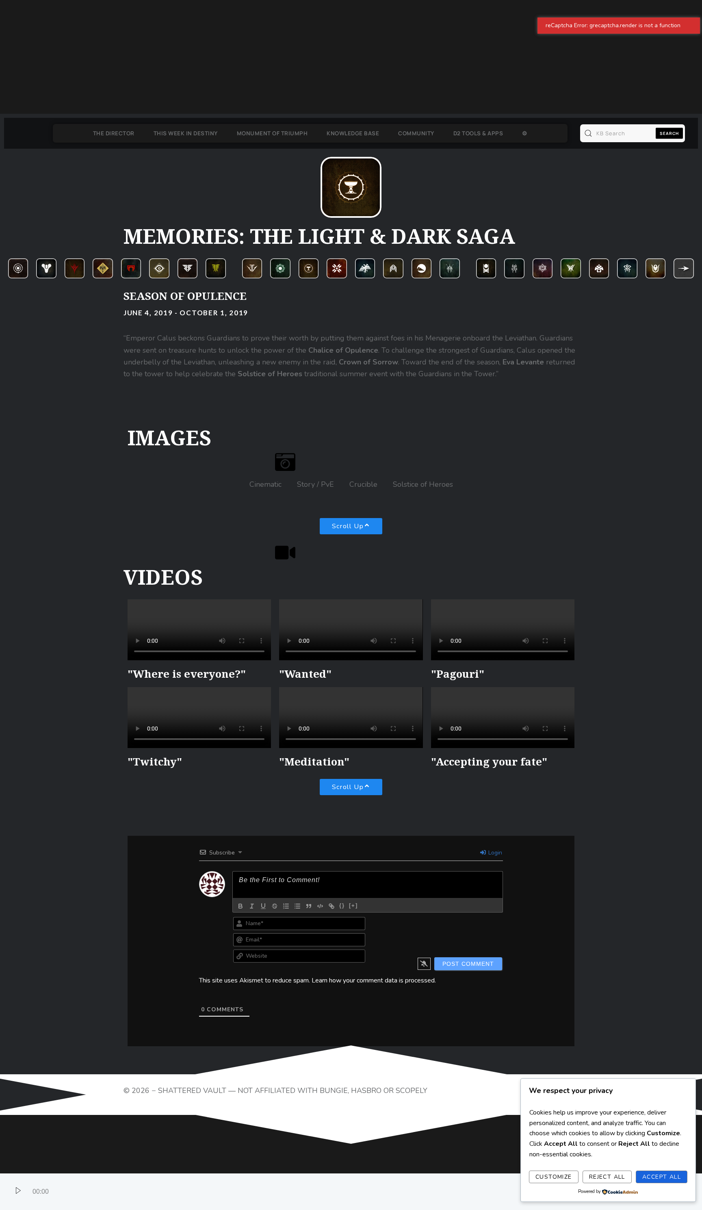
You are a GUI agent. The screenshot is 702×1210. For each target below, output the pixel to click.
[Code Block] (320, 1165)
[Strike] (274, 1165)
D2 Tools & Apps (486, 133)
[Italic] (252, 1165)
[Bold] (240, 1165)
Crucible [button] (363, 484)
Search (669, 133)
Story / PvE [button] (315, 484)
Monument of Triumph (256, 133)
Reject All (607, 1177)
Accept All (661, 1177)
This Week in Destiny (170, 133)
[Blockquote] (308, 1165)
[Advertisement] (244, 57)
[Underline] (263, 1165)
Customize (553, 1177)
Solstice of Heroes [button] (423, 484)
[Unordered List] (297, 1165)
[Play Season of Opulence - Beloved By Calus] (18, 1192)
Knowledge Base (345, 133)
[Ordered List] (286, 1165)
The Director (98, 133)
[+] (353, 1165)
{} (342, 1165)
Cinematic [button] (265, 484)
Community (416, 133)
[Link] (331, 1165)
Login (494, 1112)
